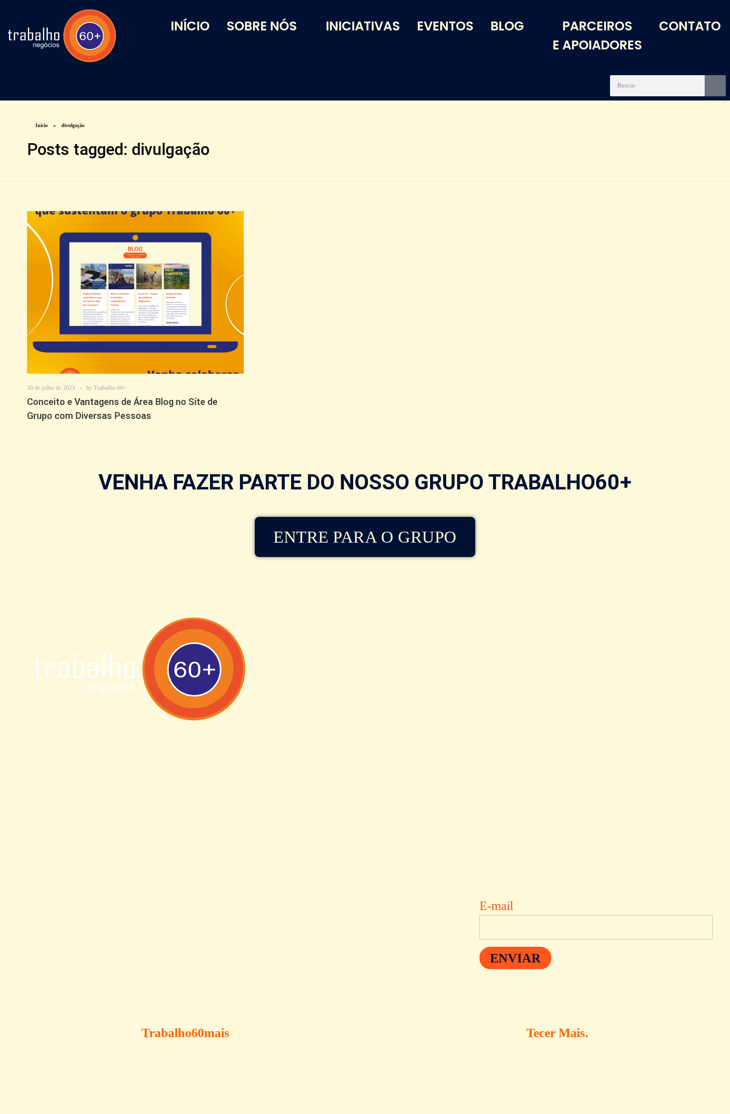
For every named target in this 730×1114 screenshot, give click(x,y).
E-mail (496, 906)
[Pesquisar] (715, 85)
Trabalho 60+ (110, 387)
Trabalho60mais (185, 1033)
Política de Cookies (329, 971)
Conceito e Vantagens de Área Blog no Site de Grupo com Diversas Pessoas (122, 409)
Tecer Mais (555, 1033)
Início (41, 125)
